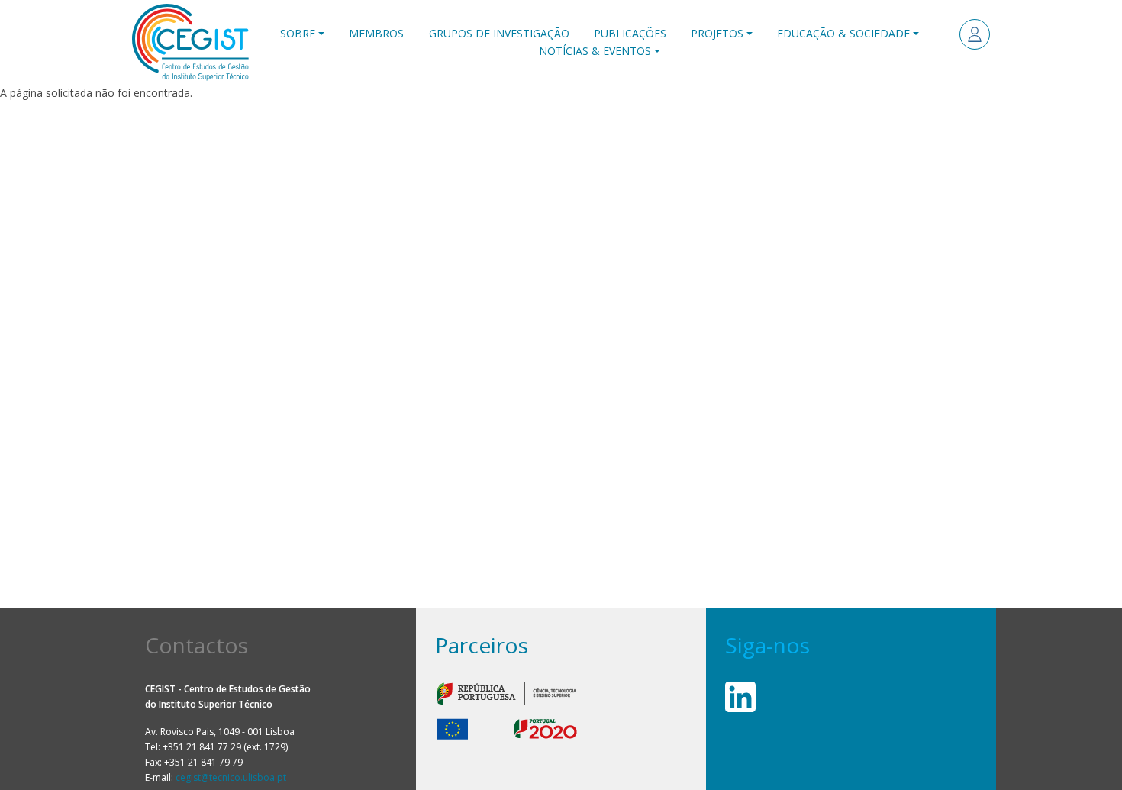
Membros (376, 33)
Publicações (630, 33)
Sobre (297, 33)
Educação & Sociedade (843, 33)
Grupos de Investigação (499, 33)
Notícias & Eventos (595, 51)
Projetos (717, 33)
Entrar (974, 34)
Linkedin (740, 697)
